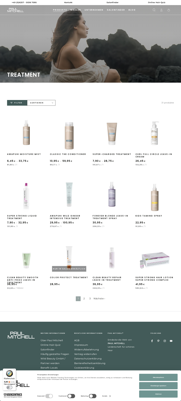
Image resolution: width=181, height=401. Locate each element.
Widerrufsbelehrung (86, 349)
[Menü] (14, 370)
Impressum (81, 345)
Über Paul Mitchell (52, 340)
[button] (154, 10)
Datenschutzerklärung (88, 358)
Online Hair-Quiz (51, 345)
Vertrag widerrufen (85, 354)
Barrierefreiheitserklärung (90, 363)
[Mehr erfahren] (90, 2)
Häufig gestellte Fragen (55, 354)
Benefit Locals (49, 367)
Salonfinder (47, 349)
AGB (76, 340)
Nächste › (99, 298)
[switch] (9, 387)
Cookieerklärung (84, 367)
